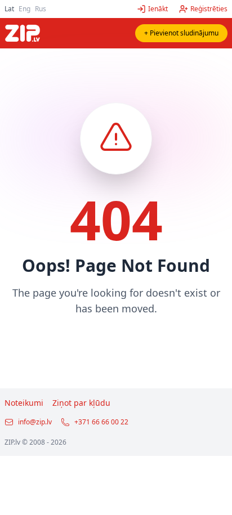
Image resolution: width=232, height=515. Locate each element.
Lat (9, 9)
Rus (40, 9)
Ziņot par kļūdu (81, 402)
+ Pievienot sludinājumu (181, 33)
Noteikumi (24, 402)
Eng (24, 9)
